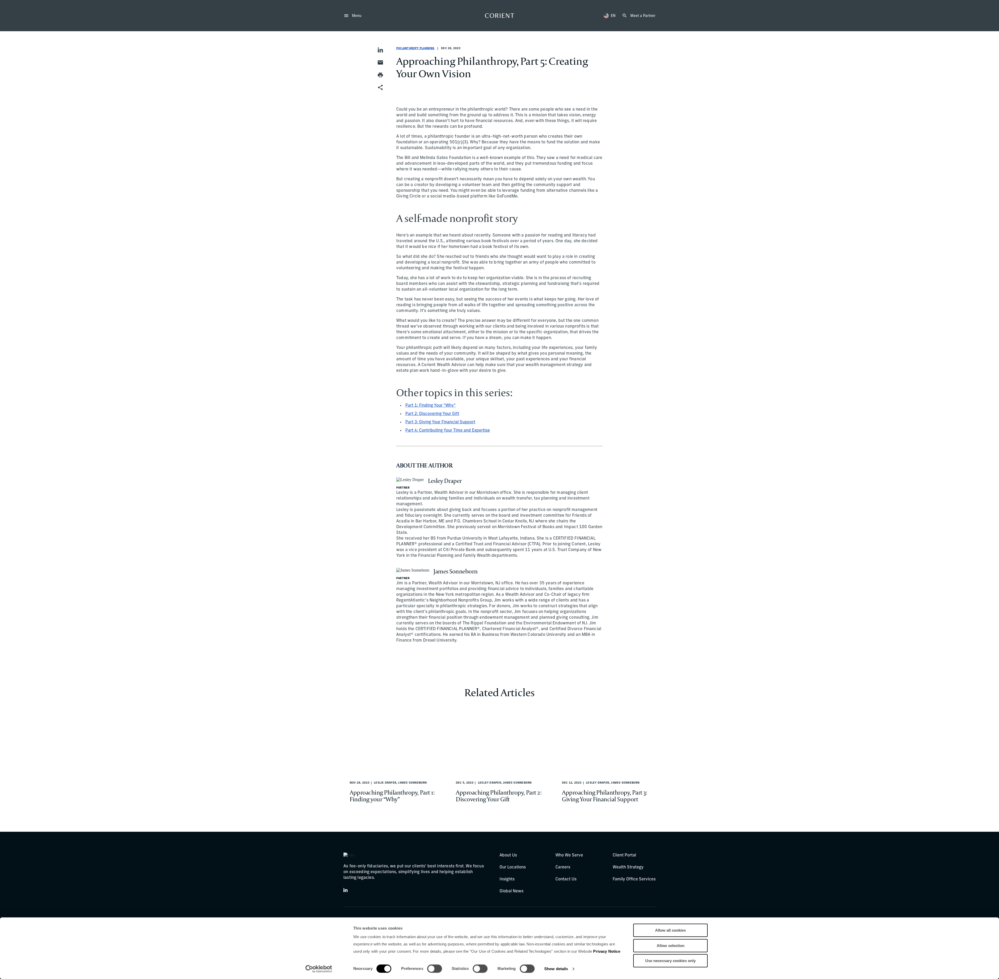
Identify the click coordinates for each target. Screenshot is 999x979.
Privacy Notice (606, 951)
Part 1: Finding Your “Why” (430, 406)
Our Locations (512, 867)
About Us (508, 855)
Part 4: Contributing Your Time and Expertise (447, 430)
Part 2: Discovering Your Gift (432, 414)
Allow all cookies (670, 930)
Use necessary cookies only (670, 960)
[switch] (434, 968)
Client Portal (624, 855)
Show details (556, 969)
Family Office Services (634, 879)
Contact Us (566, 879)
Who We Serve (569, 855)
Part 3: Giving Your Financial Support (440, 422)
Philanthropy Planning (415, 48)
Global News (511, 891)
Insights (507, 879)
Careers (562, 867)
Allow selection (670, 945)
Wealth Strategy (628, 867)
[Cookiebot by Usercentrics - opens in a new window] (319, 969)
